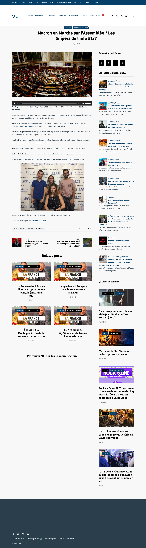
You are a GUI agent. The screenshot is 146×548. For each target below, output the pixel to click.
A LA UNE (111, 81)
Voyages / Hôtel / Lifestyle (64, 2)
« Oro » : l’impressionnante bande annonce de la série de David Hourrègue (116, 87)
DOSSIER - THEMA (120, 216)
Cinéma (110, 216)
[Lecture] (15, 103)
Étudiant (106, 453)
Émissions (95, 2)
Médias (117, 103)
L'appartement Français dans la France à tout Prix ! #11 (73, 289)
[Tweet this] (91, 229)
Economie (111, 197)
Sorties (51, 2)
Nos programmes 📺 (35, 539)
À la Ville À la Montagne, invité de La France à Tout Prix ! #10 (31, 333)
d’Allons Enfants (28, 126)
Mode (81, 2)
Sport (37, 2)
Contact (61, 539)
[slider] (88, 103)
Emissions (68, 27)
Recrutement (71, 539)
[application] (52, 103)
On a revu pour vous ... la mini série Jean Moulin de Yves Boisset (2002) (116, 314)
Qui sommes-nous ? (18, 539)
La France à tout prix (32, 266)
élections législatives (36, 229)
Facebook (35, 221)
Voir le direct (97, 16)
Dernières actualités (35, 16)
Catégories (51, 16)
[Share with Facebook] (88, 229)
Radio (84, 16)
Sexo (75, 2)
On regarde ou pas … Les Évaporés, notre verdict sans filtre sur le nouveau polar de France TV (116, 262)
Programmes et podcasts (68, 16)
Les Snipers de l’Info (81, 27)
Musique (113, 370)
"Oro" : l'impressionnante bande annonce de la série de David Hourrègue (116, 434)
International (15, 2)
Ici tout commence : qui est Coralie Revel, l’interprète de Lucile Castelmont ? (116, 222)
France (23, 2)
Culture (30, 2)
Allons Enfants (19, 229)
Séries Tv (118, 81)
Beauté (87, 2)
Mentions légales (50, 539)
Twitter (43, 221)
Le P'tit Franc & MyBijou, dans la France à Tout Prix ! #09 (73, 333)
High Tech (44, 2)
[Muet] (83, 103)
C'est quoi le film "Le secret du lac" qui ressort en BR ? (114, 353)
